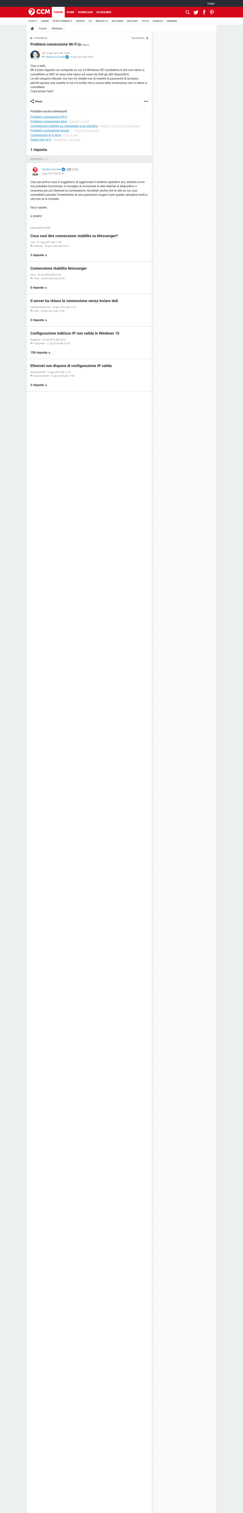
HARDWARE (171, 21)
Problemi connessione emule (49, 130)
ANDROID (80, 21)
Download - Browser (67, 139)
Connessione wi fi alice (45, 135)
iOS (90, 21)
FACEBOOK (158, 21)
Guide (70, 12)
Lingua (211, 3)
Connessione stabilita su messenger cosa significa (64, 126)
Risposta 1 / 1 (39, 159)
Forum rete (70, 135)
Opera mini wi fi (40, 139)
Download (85, 12)
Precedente (40, 37)
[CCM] (39, 12)
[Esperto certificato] (67, 57)
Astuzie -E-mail (79, 121)
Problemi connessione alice (48, 121)
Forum (58, 12)
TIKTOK (145, 21)
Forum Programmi (86, 130)
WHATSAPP (132, 21)
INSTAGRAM (117, 21)
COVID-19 (32, 21)
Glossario (103, 12)
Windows (57, 28)
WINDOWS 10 (101, 21)
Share (38, 101)
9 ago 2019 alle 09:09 (82, 56)
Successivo (137, 37)
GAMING (45, 21)
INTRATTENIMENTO (62, 21)
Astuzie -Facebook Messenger (120, 126)
